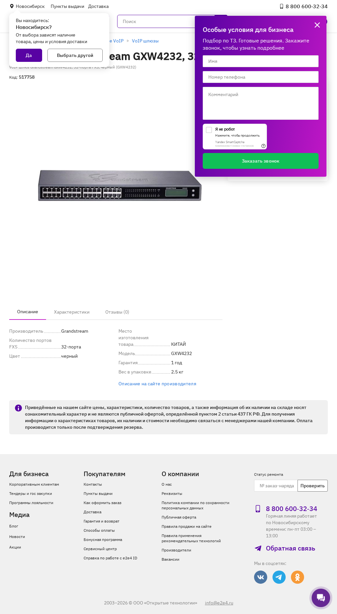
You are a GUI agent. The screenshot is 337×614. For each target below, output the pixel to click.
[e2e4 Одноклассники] (297, 577)
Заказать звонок (260, 161)
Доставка (98, 6)
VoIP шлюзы (145, 41)
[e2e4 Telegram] (279, 577)
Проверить (312, 486)
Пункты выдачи (67, 6)
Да (29, 55)
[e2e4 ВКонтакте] (260, 577)
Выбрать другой (75, 55)
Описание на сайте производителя (157, 384)
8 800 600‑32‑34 (307, 6)
